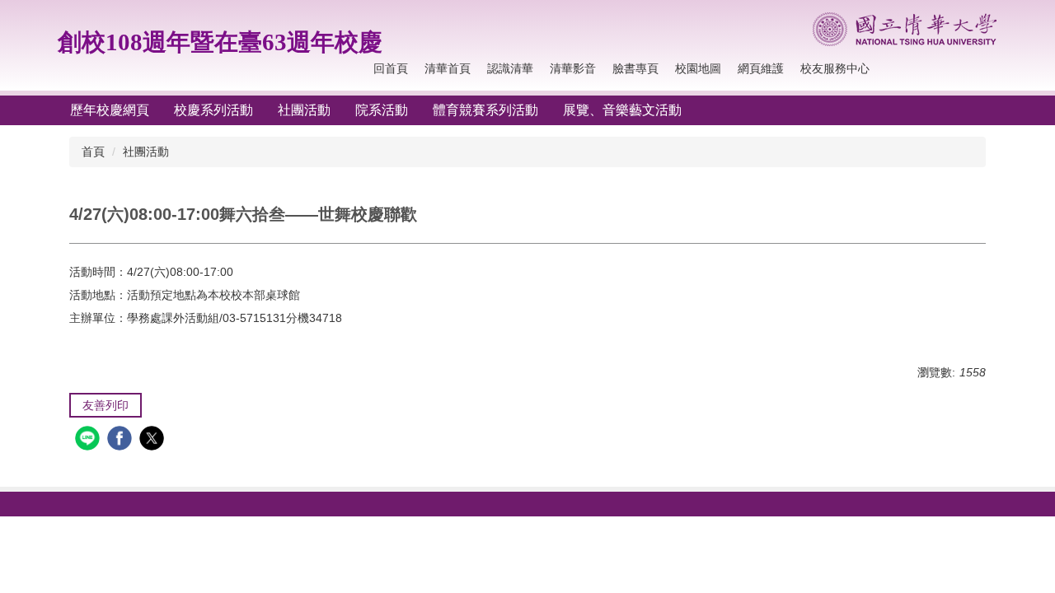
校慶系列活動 (213, 110)
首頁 (93, 151)
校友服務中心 (835, 68)
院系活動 (381, 110)
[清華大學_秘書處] (904, 29)
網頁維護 (761, 68)
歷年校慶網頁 (109, 110)
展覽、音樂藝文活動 (622, 110)
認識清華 (510, 68)
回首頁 (390, 68)
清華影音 (573, 68)
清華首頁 (447, 68)
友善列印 (105, 405)
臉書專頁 (635, 68)
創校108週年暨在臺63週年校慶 (220, 42)
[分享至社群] (89, 440)
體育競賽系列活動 (485, 110)
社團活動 (304, 110)
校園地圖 (698, 68)
